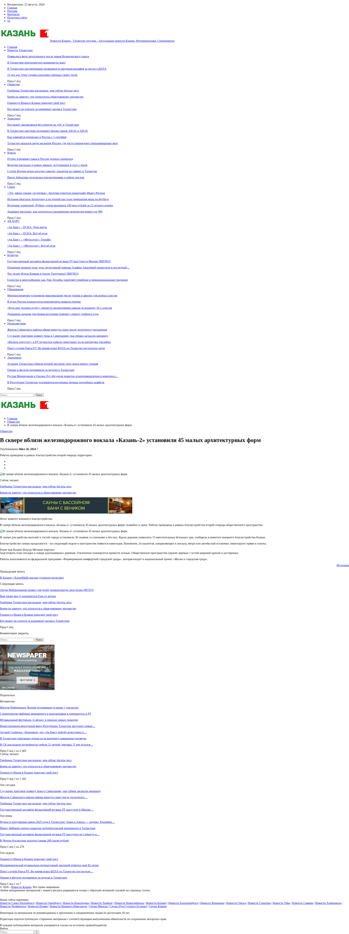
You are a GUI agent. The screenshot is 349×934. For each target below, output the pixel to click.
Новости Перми (38, 906)
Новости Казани (21, 887)
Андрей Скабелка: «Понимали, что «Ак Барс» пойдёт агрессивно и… (43, 732)
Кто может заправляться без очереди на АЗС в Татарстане (43, 124)
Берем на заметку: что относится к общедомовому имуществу (45, 96)
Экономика (14, 357)
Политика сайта (17, 17)
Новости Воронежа (212, 903)
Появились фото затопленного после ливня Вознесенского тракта (48, 56)
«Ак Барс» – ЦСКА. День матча (27, 227)
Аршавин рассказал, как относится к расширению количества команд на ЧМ (54, 211)
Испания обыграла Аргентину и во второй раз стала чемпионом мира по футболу (58, 199)
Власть (11, 152)
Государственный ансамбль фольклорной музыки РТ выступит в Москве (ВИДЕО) (59, 261)
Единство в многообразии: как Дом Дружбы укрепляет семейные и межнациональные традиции (67, 279)
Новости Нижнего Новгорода (68, 906)
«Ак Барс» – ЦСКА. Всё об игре (27, 233)
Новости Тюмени (102, 903)
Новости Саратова (259, 903)
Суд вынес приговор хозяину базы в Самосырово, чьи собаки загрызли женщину (57, 335)
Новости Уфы (281, 903)
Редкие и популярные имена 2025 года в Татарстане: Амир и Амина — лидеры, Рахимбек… (57, 822)
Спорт (11, 186)
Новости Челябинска (13, 906)
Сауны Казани (158, 906)
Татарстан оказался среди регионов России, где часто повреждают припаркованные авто (62, 143)
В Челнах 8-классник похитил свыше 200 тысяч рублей (34, 840)
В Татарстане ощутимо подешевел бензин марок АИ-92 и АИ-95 (47, 130)
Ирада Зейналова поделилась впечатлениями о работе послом (45, 177)
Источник (343, 565)
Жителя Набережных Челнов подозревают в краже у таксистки (39, 707)
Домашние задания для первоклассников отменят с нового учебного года (53, 314)
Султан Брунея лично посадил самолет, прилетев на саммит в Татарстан (52, 171)
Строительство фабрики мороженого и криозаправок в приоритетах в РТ (45, 713)
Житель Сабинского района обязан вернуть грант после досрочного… (43, 797)
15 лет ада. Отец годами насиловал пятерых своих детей (42, 74)
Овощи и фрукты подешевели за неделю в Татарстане (40, 370)
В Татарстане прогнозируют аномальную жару (36, 62)
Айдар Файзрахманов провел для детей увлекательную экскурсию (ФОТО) (47, 590)
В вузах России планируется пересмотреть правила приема (44, 301)
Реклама (12, 11)
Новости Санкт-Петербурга (17, 903)
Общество (13, 84)
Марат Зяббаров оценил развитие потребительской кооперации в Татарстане (47, 828)
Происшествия (16, 323)
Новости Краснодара (76, 903)
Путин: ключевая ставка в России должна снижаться (40, 158)
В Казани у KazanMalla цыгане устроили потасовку (32, 577)
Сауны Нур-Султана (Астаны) (128, 906)
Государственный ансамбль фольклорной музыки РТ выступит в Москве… (47, 809)
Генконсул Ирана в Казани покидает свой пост (36, 102)
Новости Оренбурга (48, 903)
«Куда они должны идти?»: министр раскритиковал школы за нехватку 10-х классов (59, 307)
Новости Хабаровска (328, 903)
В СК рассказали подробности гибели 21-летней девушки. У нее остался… (46, 744)
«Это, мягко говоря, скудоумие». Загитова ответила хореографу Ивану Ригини (56, 193)
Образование (15, 289)
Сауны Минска (98, 906)
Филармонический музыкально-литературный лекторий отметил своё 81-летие (49, 865)
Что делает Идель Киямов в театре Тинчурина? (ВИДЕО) (43, 273)
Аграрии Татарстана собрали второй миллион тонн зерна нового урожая (52, 363)
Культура (12, 255)
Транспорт (13, 118)
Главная (12, 7)
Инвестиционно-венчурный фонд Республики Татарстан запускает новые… (47, 726)
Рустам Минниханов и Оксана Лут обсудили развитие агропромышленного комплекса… (62, 376)
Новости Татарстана (20, 50)
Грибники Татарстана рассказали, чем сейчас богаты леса (43, 90)
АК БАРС (13, 221)
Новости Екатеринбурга (183, 903)
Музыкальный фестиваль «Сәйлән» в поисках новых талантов (39, 719)
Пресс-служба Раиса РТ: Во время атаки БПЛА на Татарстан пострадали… (46, 871)
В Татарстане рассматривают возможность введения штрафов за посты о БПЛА (57, 68)
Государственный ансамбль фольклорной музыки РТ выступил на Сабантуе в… (50, 834)
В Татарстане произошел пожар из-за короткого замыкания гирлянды (43, 738)
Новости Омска (236, 903)
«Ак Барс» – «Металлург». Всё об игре (31, 245)
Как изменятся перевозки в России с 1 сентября (36, 137)
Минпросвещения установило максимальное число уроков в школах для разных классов (62, 295)
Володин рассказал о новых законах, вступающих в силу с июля (47, 165)
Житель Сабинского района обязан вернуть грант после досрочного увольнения (57, 329)
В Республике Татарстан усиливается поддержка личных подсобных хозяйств (55, 382)
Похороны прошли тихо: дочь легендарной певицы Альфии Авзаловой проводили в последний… (68, 267)
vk (8, 20)
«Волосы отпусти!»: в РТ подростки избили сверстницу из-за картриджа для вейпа (59, 342)
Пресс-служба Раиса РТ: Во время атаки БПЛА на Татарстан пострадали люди (56, 348)
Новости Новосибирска (129, 903)
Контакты (13, 14)
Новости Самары (302, 903)
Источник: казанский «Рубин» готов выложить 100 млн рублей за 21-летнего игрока (60, 205)
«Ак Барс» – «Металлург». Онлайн (29, 239)
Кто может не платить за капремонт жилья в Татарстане (42, 109)
